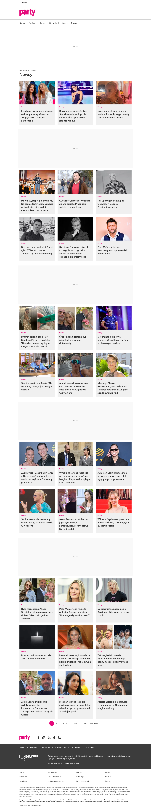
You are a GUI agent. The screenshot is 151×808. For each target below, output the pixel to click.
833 (75, 723)
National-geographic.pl (56, 781)
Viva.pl (107, 772)
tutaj (39, 805)
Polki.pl (79, 772)
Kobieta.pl (80, 777)
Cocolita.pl (23, 781)
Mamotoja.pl (52, 772)
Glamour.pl (23, 777)
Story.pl (107, 781)
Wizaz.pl (108, 777)
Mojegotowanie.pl (54, 777)
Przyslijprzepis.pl (82, 781)
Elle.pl (21, 772)
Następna (94, 723)
